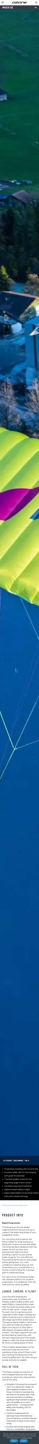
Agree (23, 1441)
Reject (14, 1441)
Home (4, 1205)
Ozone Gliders (18, 1205)
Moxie (26, 1205)
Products (10, 1205)
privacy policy (27, 1438)
